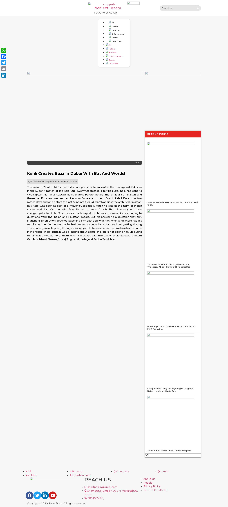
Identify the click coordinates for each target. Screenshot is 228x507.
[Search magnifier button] (198, 8)
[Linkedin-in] (45, 495)
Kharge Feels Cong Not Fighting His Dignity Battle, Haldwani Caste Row (170, 389)
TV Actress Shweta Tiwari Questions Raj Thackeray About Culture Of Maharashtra (168, 265)
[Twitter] (37, 495)
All (112, 23)
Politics (114, 26)
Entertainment (118, 34)
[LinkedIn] (4, 75)
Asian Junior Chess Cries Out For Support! (169, 450)
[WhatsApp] (4, 50)
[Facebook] (29, 495)
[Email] (4, 69)
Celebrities (116, 41)
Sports (114, 37)
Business (115, 30)
